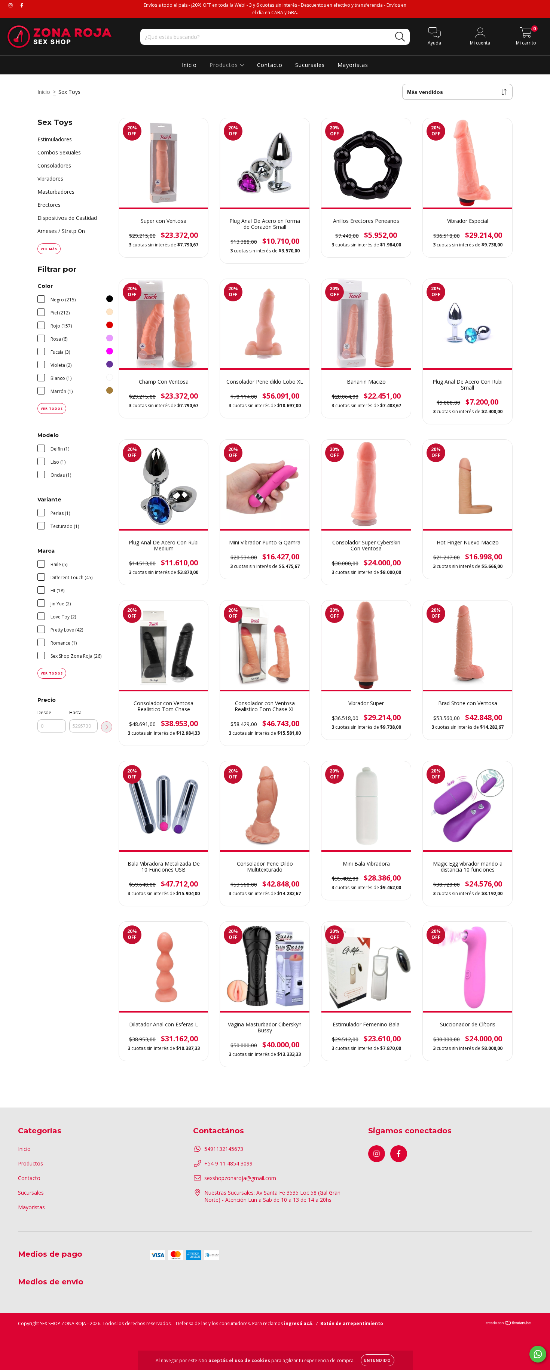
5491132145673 (223, 1148)
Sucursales (310, 64)
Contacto (269, 64)
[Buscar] (400, 37)
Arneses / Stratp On (61, 230)
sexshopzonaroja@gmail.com (240, 1178)
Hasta (75, 712)
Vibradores (50, 178)
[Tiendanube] (508, 1324)
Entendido (377, 1360)
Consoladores (54, 165)
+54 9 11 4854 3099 (228, 1163)
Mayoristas (352, 64)
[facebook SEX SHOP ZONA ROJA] (22, 5)
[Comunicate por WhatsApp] (537, 1354)
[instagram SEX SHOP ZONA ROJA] (11, 5)
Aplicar (106, 726)
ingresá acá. (299, 1323)
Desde (44, 712)
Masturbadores (55, 191)
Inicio (189, 64)
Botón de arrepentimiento (351, 1323)
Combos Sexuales (59, 152)
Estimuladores (54, 139)
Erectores (49, 204)
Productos (225, 64)
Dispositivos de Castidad (67, 217)
